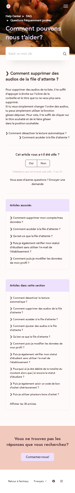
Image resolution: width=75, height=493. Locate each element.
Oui (31, 163)
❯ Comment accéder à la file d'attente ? (44, 137)
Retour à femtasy (18, 481)
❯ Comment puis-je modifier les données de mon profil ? (36, 261)
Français (39, 481)
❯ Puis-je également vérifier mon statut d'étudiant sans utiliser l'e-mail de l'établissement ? (34, 247)
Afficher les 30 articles (23, 404)
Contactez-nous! (37, 457)
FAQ (29, 16)
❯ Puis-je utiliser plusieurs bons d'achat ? (34, 394)
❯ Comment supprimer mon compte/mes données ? (36, 220)
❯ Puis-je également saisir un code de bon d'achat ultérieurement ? (35, 385)
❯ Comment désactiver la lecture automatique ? (36, 133)
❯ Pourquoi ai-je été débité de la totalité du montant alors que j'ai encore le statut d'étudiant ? (36, 373)
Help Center (13, 16)
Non (43, 163)
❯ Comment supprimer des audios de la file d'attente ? (36, 310)
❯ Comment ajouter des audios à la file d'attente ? (33, 328)
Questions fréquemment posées (30, 20)
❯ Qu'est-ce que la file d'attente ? (31, 236)
